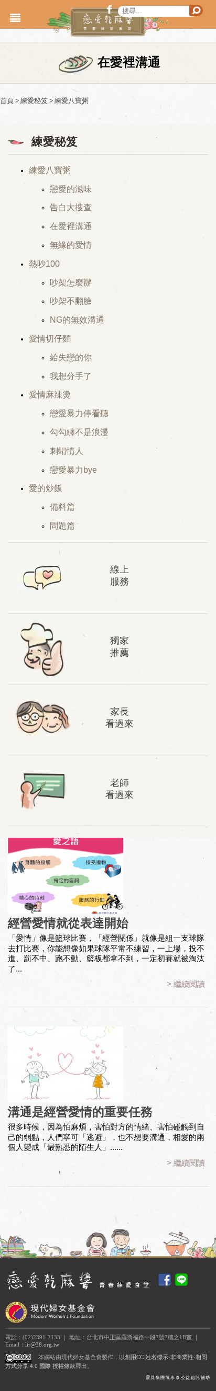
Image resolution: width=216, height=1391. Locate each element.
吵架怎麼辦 (71, 282)
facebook (111, 9)
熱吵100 (44, 263)
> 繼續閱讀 (186, 983)
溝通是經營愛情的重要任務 (80, 1112)
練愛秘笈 (34, 101)
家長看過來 (119, 717)
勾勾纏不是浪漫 (79, 432)
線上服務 (119, 575)
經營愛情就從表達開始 (68, 923)
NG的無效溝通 (77, 319)
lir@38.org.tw (42, 1345)
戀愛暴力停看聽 (79, 413)
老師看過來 (119, 789)
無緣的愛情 (71, 245)
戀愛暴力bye (73, 469)
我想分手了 (71, 376)
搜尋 (196, 10)
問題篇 (62, 525)
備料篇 (62, 507)
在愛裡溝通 (71, 226)
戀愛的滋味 (71, 189)
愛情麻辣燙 (50, 394)
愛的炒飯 (45, 488)
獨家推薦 (119, 646)
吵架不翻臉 (71, 301)
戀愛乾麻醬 (105, 22)
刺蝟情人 (66, 451)
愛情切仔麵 (50, 338)
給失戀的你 (71, 357)
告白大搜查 (71, 207)
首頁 (7, 101)
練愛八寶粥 (72, 101)
